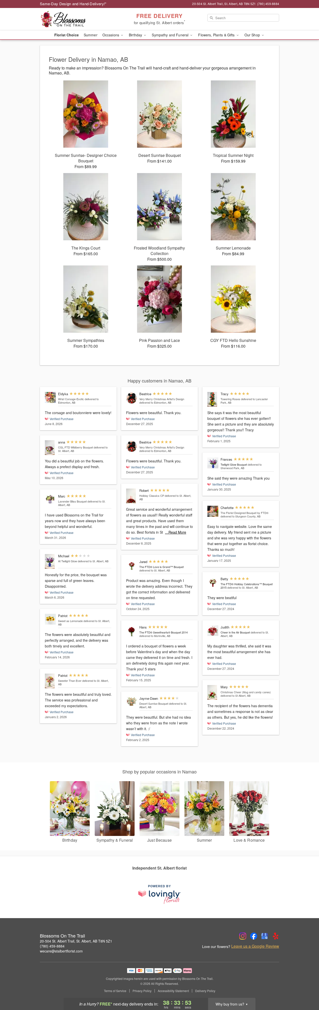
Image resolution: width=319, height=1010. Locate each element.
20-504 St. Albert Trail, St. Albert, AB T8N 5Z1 (76, 941)
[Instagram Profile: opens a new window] (242, 936)
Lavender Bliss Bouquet (72, 501)
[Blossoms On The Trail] (76, 19)
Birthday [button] (136, 34)
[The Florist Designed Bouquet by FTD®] (212, 511)
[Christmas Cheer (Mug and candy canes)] (212, 692)
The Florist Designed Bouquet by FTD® (244, 513)
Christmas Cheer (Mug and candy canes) (246, 692)
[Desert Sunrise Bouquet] (131, 701)
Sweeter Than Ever (69, 681)
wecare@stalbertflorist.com (61, 950)
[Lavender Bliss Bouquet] (50, 499)
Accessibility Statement (173, 990)
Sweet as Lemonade (70, 621)
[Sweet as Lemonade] (50, 619)
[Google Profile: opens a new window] (264, 936)
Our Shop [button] (252, 34)
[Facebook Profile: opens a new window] (253, 936)
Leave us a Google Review (255, 946)
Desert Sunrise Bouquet (153, 703)
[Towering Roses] (212, 399)
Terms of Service (115, 990)
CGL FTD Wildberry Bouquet (75, 447)
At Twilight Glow (68, 561)
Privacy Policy (142, 990)
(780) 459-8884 (52, 946)
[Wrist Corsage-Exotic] (50, 397)
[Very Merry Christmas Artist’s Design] (131, 398)
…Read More (175, 532)
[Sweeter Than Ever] (50, 681)
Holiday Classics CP (151, 496)
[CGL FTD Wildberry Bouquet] (50, 447)
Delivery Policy (205, 990)
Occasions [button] (111, 34)
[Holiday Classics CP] (131, 496)
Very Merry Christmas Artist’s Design (161, 399)
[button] (306, 989)
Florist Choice (66, 34)
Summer (90, 34)
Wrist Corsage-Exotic (71, 399)
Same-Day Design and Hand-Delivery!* (73, 3)
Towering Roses (230, 399)
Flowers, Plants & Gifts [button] (217, 34)
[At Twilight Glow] (50, 561)
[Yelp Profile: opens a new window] (275, 936)
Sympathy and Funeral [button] (170, 34)
